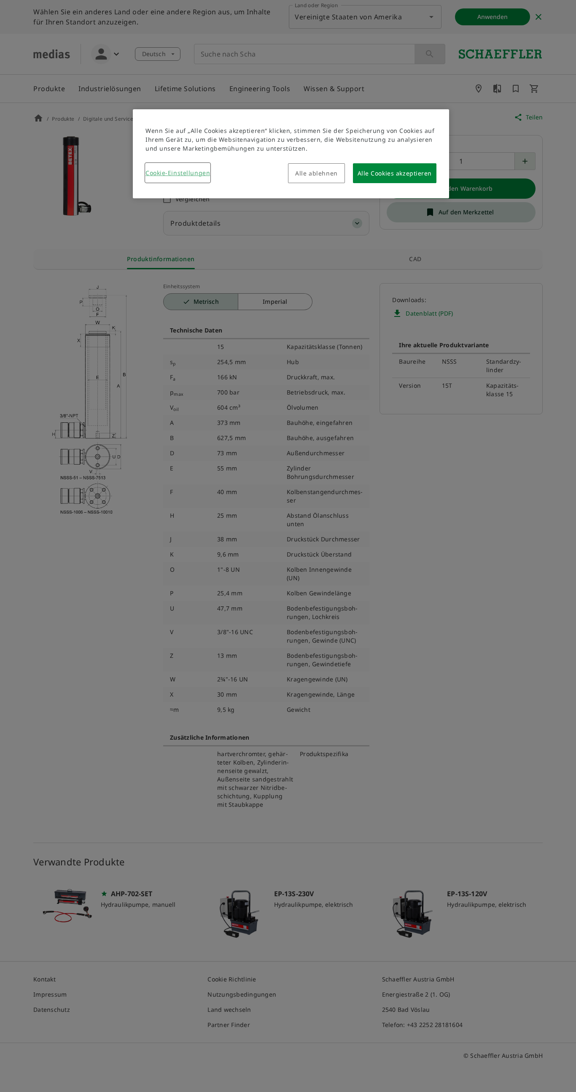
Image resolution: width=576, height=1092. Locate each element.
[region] (291, 153)
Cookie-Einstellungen (177, 173)
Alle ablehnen (316, 173)
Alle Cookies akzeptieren (395, 173)
